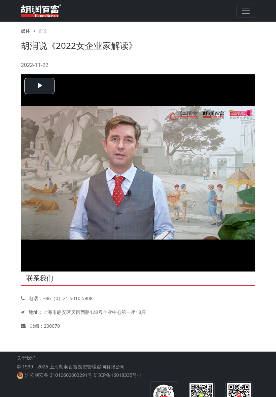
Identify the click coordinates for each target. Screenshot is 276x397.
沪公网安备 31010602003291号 (58, 375)
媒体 (25, 31)
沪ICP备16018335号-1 (117, 375)
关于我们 (26, 358)
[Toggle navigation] (245, 10)
